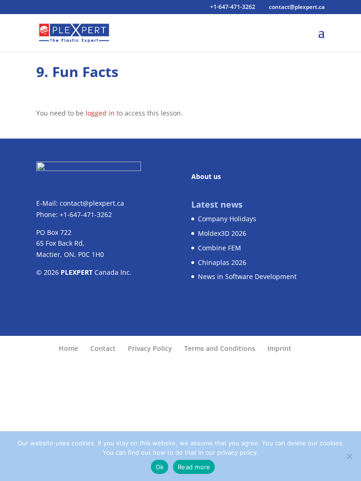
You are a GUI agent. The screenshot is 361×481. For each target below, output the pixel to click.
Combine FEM (219, 247)
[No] (349, 456)
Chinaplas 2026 (222, 262)
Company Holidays (227, 218)
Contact (103, 348)
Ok (160, 467)
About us (206, 176)
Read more (194, 467)
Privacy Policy (150, 348)
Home (68, 348)
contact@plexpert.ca (92, 203)
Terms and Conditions (219, 348)
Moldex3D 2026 (222, 233)
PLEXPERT (77, 272)
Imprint (279, 348)
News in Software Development (247, 276)
